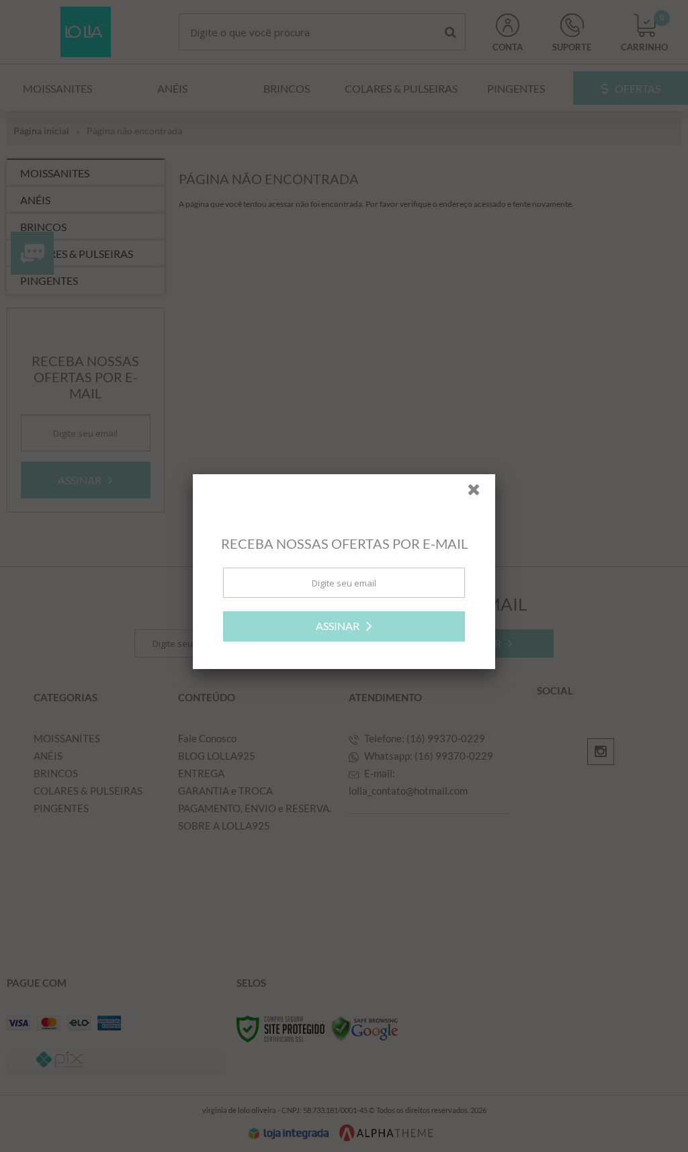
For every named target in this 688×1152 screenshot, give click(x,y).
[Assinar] (344, 630)
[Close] (480, 497)
